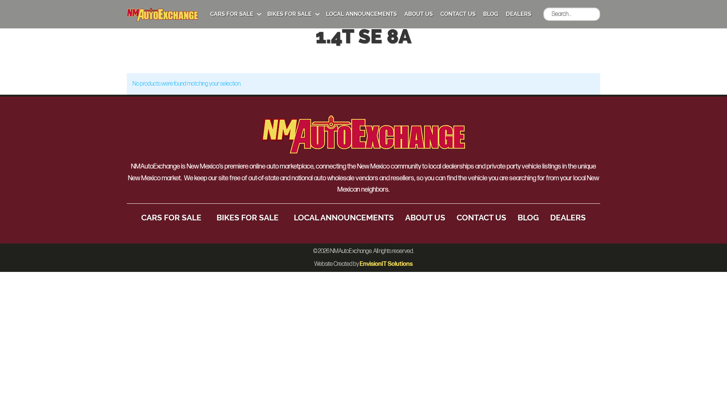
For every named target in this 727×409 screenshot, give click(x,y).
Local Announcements (361, 14)
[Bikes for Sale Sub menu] (317, 14)
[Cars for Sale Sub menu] (259, 14)
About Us (418, 14)
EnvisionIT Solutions (386, 264)
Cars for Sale (231, 14)
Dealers (518, 14)
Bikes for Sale (289, 14)
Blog (490, 14)
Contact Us (458, 14)
